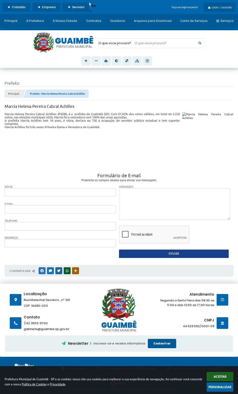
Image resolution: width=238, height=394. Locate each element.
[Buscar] (200, 43)
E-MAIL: (9, 203)
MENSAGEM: (126, 186)
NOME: (9, 186)
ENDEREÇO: (12, 237)
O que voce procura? (115, 43)
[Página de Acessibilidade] (147, 61)
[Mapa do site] (137, 61)
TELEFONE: (11, 220)
